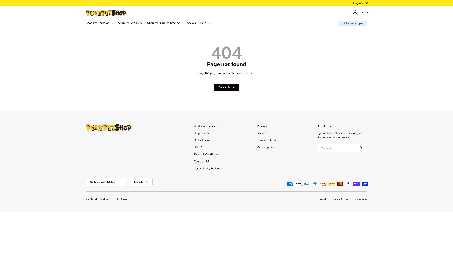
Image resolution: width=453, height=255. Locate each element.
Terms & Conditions (206, 154)
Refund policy (266, 147)
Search (261, 133)
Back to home (226, 87)
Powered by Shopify (118, 198)
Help (203, 23)
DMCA (198, 147)
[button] (365, 13)
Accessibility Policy (206, 168)
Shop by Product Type (161, 23)
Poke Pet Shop (101, 198)
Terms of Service (268, 140)
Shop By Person (128, 23)
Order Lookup (203, 140)
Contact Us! (201, 161)
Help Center (201, 133)
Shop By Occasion (97, 23)
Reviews (190, 23)
